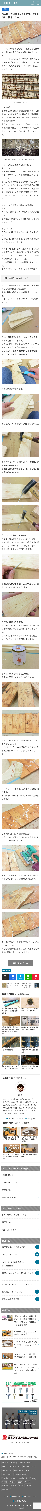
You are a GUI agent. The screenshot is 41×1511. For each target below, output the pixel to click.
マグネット (19, 1470)
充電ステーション (9, 1478)
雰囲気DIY (5, 9)
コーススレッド (30, 1466)
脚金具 (6, 1486)
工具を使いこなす (9, 1182)
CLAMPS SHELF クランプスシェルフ (18, 1284)
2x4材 (6, 1462)
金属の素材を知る (9, 1197)
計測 (14, 1486)
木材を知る (7, 1189)
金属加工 (7, 1490)
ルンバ (30, 1470)
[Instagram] (30, 1118)
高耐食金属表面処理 (10, 1299)
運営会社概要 (15, 1497)
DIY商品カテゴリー (21, 1501)
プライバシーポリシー (30, 1497)
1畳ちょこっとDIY (9, 1229)
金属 (29, 1486)
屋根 (13, 1482)
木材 (28, 1482)
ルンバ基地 (7, 1474)
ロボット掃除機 (21, 1474)
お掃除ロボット (27, 1462)
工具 (20, 1482)
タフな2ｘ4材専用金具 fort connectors (13, 1264)
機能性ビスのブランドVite (13, 1291)
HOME (5, 1454)
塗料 (5, 1482)
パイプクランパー (9, 1254)
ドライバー (7, 1470)
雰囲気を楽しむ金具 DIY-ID (13, 1247)
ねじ (5, 1466)
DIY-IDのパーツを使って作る (14, 1214)
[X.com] (20, 1118)
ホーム (6, 1497)
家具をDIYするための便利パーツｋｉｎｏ (18, 1275)
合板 (33, 1478)
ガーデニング (16, 1466)
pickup (15, 1462)
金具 (22, 1486)
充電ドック (23, 1478)
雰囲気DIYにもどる (20, 963)
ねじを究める (7, 1175)
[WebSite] (10, 1118)
